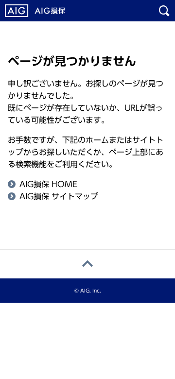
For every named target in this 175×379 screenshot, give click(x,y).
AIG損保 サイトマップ (58, 196)
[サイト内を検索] (164, 10)
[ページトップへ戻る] (87, 264)
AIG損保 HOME (48, 184)
